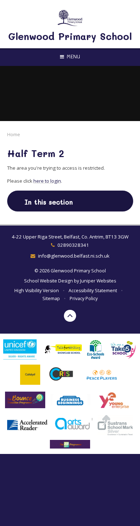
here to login (47, 181)
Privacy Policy (84, 298)
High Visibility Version (36, 290)
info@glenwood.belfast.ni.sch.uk (73, 256)
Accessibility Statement (93, 290)
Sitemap (51, 298)
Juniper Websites (98, 281)
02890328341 (73, 245)
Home (13, 134)
